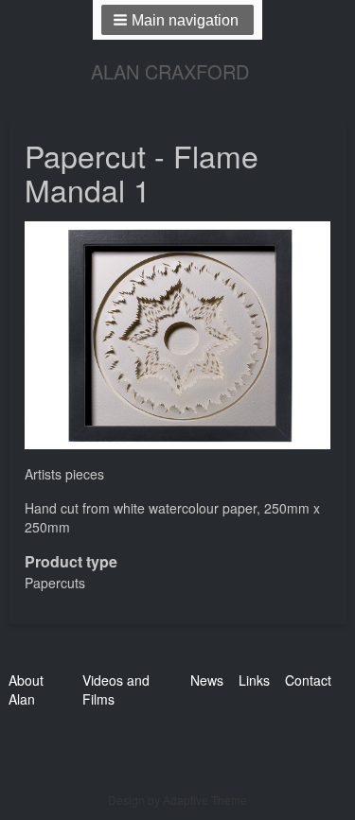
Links (254, 680)
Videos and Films (116, 689)
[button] (177, 20)
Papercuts (55, 582)
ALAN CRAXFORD (170, 71)
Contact (308, 680)
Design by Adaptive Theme (177, 800)
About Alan (26, 689)
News (206, 680)
